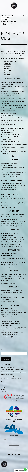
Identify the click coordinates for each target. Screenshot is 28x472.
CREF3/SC (14, 400)
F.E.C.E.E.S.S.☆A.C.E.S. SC (8, 376)
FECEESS (3, 391)
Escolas (3, 389)
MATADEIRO (8, 70)
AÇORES (7, 72)
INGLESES (7, 75)
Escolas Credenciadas (7, 374)
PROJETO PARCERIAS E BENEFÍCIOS (11, 378)
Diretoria (3, 387)
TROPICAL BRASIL (14, 435)
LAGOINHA (7, 66)
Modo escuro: (18, 470)
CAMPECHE (8, 68)
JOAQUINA (7, 64)
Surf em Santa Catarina (7, 367)
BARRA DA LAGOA (10, 61)
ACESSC (3, 385)
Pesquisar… (4, 350)
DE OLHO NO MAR (14, 445)
